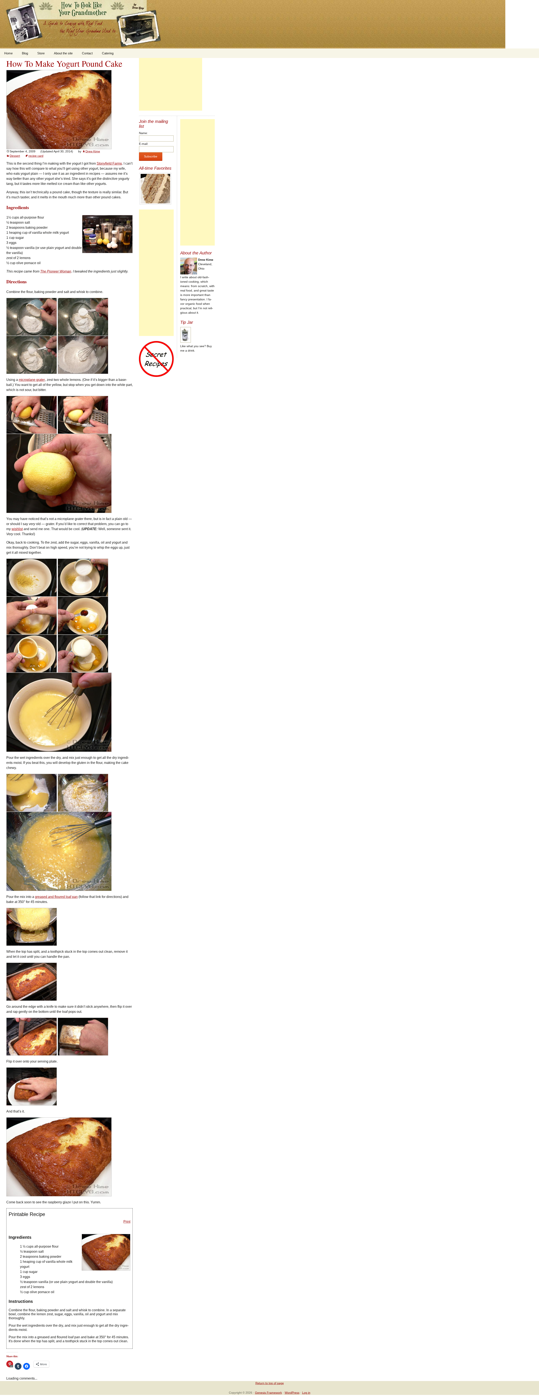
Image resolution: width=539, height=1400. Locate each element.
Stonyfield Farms (109, 163)
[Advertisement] (170, 84)
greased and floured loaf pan (56, 897)
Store (41, 53)
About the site (63, 53)
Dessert (15, 155)
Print (126, 1221)
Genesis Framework (268, 1392)
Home (8, 53)
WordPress (292, 1392)
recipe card (35, 155)
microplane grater (32, 380)
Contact (87, 53)
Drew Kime (92, 151)
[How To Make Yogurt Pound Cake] (59, 109)
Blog (25, 53)
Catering (107, 53)
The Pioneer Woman (55, 271)
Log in (306, 1392)
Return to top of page (269, 1383)
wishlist (17, 529)
